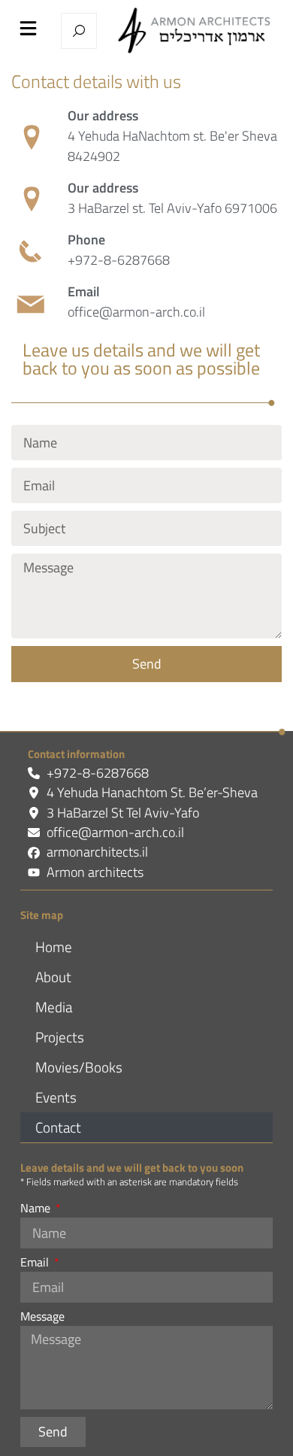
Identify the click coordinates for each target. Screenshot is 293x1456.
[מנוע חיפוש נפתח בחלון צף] (79, 31)
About (53, 976)
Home (53, 946)
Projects (59, 1037)
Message (42, 1317)
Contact (58, 1127)
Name (36, 1209)
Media (53, 1007)
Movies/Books (78, 1067)
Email (36, 1263)
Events (56, 1097)
